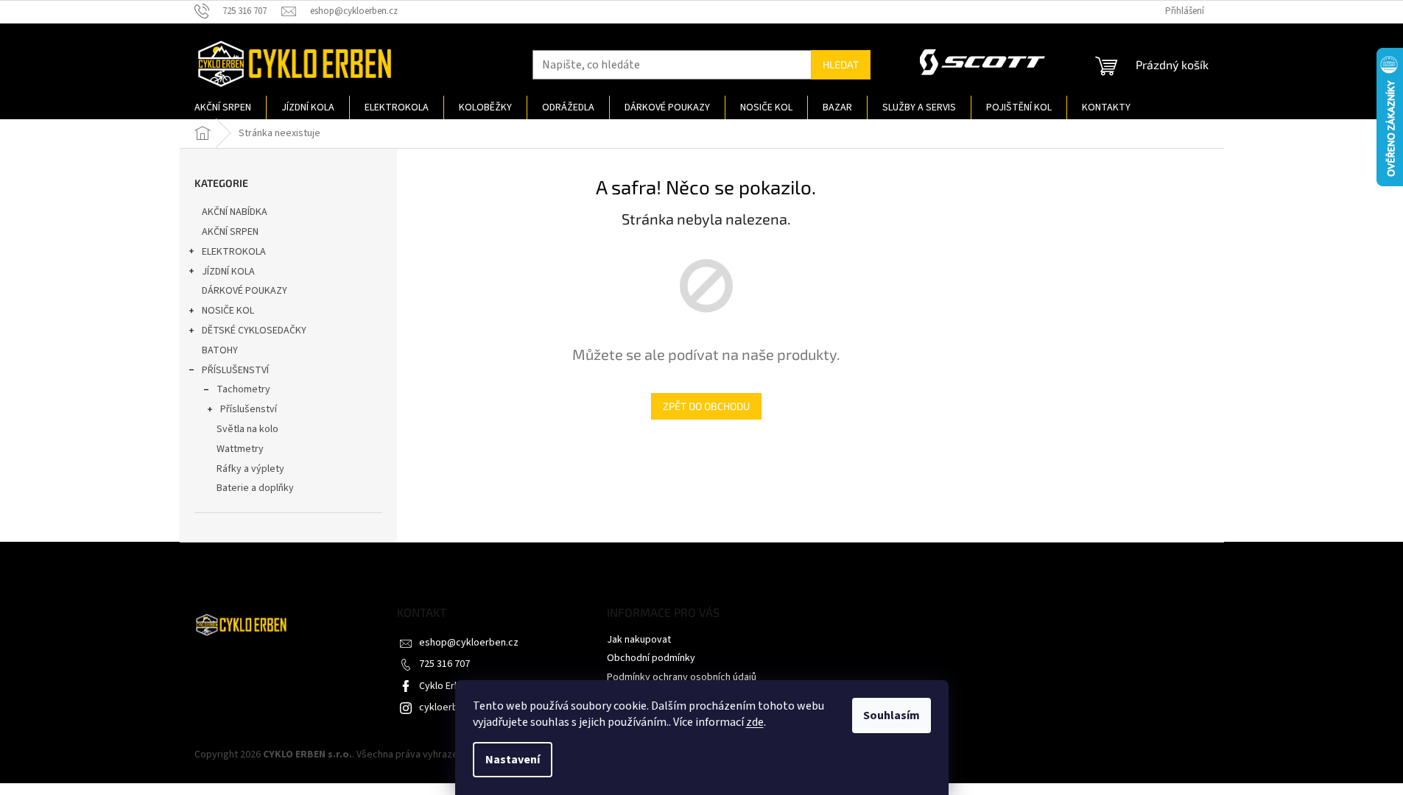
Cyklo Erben (445, 686)
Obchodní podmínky (651, 658)
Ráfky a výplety (250, 469)
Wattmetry (240, 449)
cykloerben (444, 707)
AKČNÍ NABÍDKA (234, 212)
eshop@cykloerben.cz (468, 642)
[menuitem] (223, 107)
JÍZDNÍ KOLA (228, 271)
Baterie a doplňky (255, 488)
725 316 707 (444, 664)
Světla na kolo (247, 429)
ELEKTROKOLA (234, 251)
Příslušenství (248, 409)
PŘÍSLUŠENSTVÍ (235, 370)
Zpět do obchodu (706, 406)
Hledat (841, 64)
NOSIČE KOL (228, 310)
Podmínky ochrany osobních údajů (681, 677)
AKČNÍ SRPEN (230, 232)
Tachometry (243, 389)
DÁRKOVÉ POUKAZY (244, 290)
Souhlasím (891, 715)
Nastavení (512, 760)
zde (755, 722)
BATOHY (220, 350)
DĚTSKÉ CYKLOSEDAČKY (254, 330)
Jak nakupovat (639, 639)
